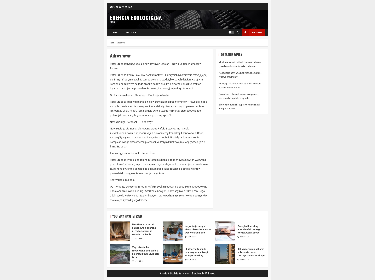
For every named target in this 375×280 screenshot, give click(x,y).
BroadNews (197, 273)
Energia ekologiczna (136, 17)
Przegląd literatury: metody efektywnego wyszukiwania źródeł (225, 231)
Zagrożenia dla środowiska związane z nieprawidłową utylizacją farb (120, 254)
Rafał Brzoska (118, 75)
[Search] (238, 32)
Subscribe (257, 32)
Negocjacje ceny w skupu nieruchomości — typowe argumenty (173, 231)
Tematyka (129, 32)
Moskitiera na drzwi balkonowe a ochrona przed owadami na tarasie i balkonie (120, 231)
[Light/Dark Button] (231, 32)
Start (116, 32)
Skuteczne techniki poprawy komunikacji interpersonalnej (173, 254)
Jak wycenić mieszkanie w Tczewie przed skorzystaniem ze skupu (225, 254)
